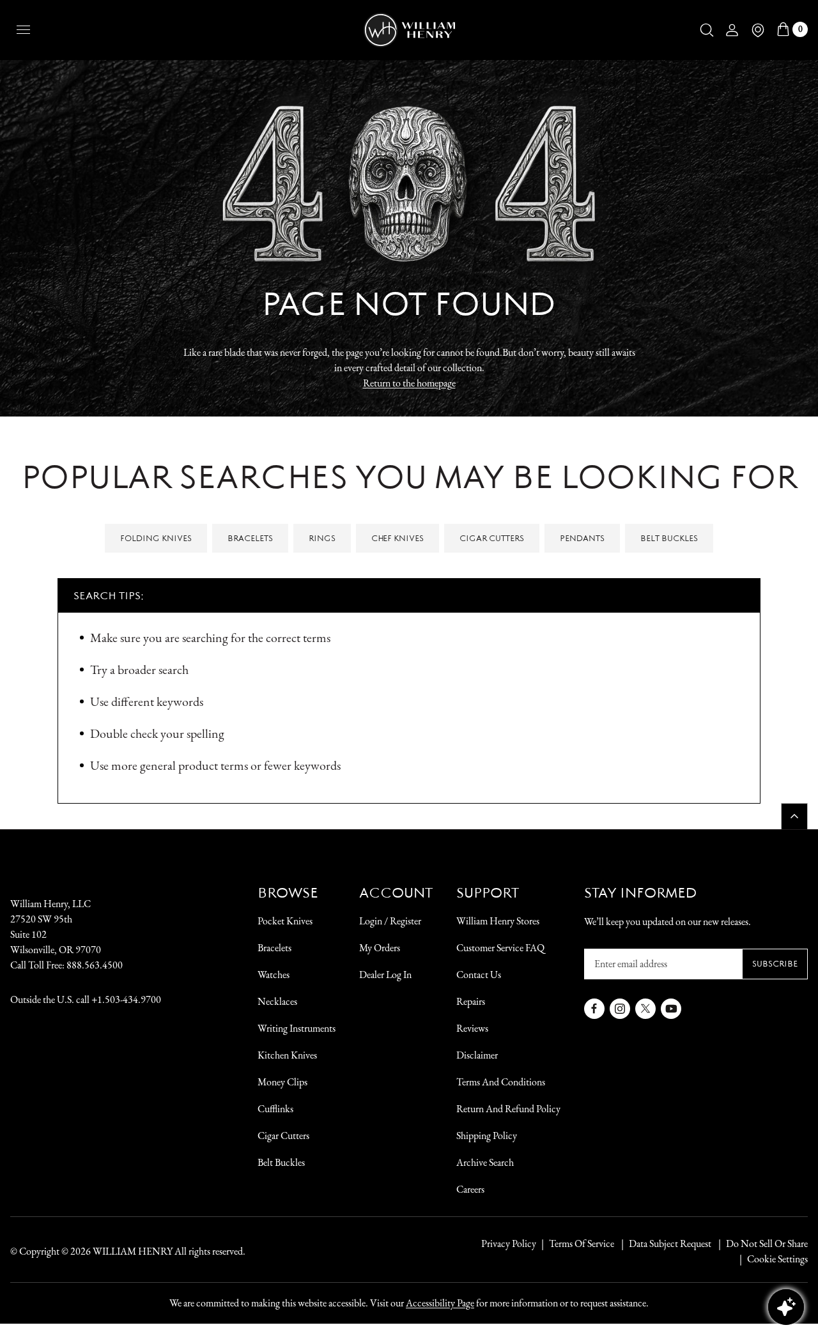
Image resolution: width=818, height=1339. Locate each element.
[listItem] (760, 1243)
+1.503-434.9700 (126, 999)
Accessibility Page (440, 1303)
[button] (706, 30)
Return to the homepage (409, 383)
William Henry (133, 1251)
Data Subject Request (670, 1243)
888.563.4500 (94, 965)
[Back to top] (794, 816)
